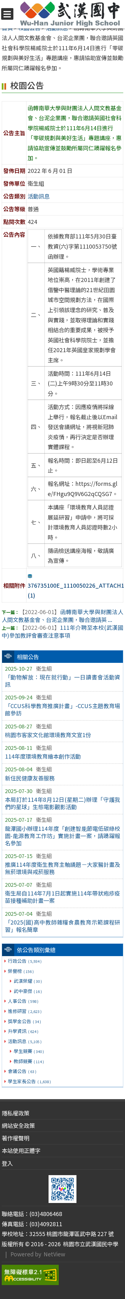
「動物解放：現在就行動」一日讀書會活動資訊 (62, 680)
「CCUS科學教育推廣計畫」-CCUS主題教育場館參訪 (62, 709)
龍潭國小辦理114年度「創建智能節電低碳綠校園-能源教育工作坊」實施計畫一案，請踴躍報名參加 (62, 835)
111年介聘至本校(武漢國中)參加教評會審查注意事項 (62, 631)
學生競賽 (29, 1050)
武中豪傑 (28, 990)
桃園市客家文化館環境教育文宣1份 (48, 735)
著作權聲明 (15, 1138)
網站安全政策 (18, 1125)
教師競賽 (29, 1061)
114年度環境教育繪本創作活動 (43, 756)
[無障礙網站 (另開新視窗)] (62, 1275)
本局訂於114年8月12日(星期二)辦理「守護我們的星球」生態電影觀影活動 (62, 803)
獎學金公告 (24, 1021)
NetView (54, 1254)
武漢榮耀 (28, 980)
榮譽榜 (20, 970)
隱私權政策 (15, 1113)
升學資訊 (23, 1030)
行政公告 (24, 960)
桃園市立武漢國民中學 (89, 1244)
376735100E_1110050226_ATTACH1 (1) (76, 590)
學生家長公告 (29, 1081)
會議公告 (22, 1071)
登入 (7, 1163)
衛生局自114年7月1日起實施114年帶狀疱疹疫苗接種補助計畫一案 (62, 896)
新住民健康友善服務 (30, 778)
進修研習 (24, 1010)
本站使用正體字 (21, 1150)
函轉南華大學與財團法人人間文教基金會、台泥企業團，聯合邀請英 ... (62, 616)
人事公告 (23, 1000)
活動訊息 (24, 1041)
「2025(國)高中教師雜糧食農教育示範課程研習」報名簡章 (62, 925)
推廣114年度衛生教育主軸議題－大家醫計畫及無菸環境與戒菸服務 (62, 868)
